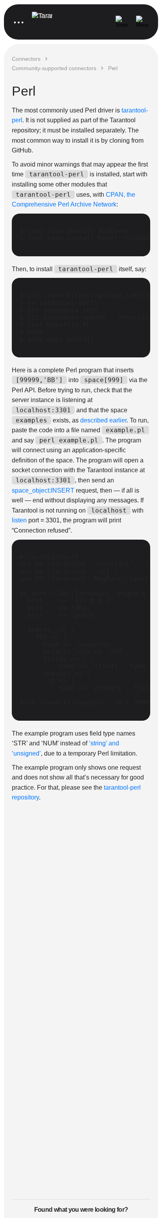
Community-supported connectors (54, 68)
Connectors (26, 59)
